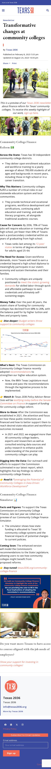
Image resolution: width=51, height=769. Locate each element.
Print (14, 63)
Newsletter (8, 20)
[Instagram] (22, 724)
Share (5, 63)
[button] (3, 10)
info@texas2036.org (15, 706)
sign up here (31, 112)
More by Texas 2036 (13, 711)
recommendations (20, 371)
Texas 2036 (12, 49)
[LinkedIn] (11, 724)
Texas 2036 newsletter (39, 102)
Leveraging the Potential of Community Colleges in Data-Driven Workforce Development (21, 483)
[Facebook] (5, 724)
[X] (16, 724)
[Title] (25, 10)
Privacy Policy (9, 729)
